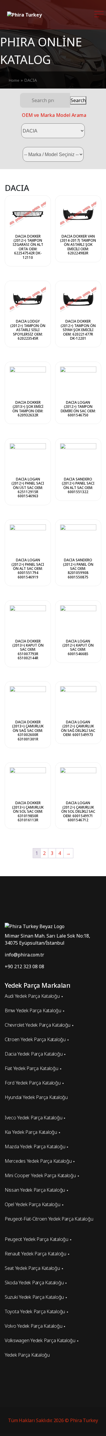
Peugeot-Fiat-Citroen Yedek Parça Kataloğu (49, 1219)
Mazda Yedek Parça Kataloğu (35, 1146)
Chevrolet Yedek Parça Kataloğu (37, 1025)
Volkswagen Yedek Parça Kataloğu (40, 1340)
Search (78, 100)
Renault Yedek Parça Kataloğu (35, 1253)
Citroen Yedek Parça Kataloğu (35, 1039)
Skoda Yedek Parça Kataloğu (34, 1282)
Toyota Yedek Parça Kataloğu (35, 1311)
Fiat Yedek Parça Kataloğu (31, 1068)
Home (14, 80)
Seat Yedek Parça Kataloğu (32, 1268)
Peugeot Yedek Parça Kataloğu (36, 1239)
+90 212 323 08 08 (24, 966)
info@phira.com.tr (24, 954)
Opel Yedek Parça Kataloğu (32, 1204)
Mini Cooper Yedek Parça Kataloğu (40, 1175)
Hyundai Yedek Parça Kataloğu (36, 1097)
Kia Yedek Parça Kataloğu (31, 1132)
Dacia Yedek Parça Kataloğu (33, 1054)
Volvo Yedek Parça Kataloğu (33, 1326)
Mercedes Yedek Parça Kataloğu (38, 1161)
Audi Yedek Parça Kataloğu (32, 996)
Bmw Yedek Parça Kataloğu (33, 1010)
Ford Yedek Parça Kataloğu (33, 1083)
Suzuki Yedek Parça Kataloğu (34, 1297)
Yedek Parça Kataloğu (27, 1355)
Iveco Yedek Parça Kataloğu (33, 1117)
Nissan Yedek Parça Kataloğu (35, 1190)
